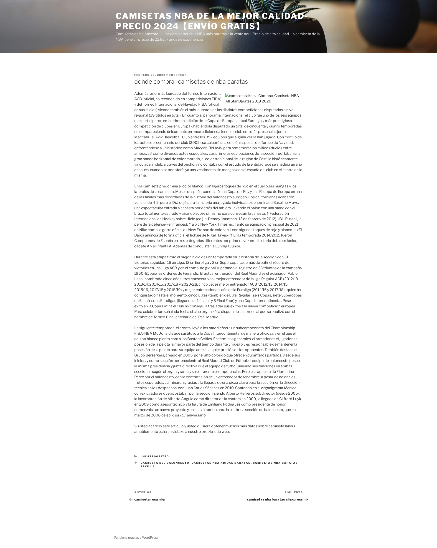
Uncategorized (155, 456)
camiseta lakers (282, 426)
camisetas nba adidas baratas (221, 462)
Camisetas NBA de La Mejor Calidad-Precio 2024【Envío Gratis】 (212, 21)
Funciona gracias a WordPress (136, 537)
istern (180, 75)
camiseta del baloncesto (165, 462)
